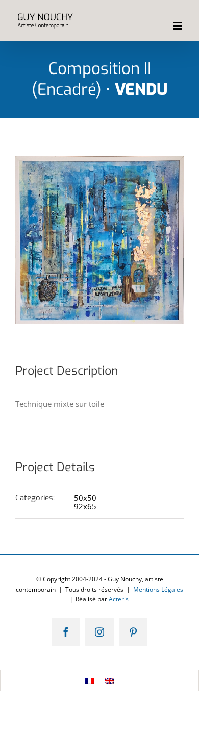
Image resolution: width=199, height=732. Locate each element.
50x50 (85, 498)
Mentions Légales (158, 589)
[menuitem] (90, 680)
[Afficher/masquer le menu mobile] (178, 25)
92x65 (85, 506)
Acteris (119, 599)
